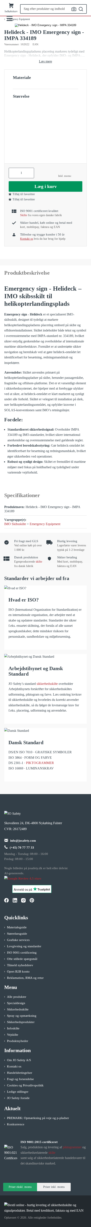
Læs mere (45, 61)
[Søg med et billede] (73, 9)
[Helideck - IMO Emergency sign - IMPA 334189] (45, 25)
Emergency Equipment (45, 524)
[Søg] (81, 9)
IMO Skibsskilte (15, 524)
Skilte (23, 215)
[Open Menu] (9, 18)
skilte (39, 561)
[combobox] (53, 9)
